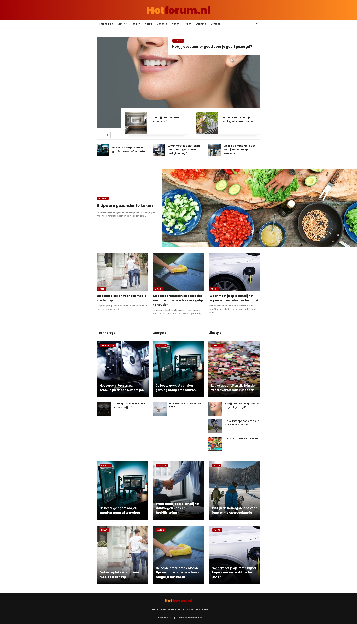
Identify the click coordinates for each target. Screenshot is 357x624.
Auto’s (148, 23)
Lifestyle (122, 23)
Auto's (158, 289)
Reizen (187, 23)
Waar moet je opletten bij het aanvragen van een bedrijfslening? (177, 508)
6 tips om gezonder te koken (125, 205)
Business (201, 23)
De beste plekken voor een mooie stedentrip (121, 298)
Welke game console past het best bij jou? (129, 405)
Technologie (106, 23)
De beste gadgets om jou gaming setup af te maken (175, 387)
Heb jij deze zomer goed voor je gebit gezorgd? (212, 46)
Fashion (136, 23)
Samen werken (168, 609)
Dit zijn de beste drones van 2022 (185, 405)
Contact (215, 23)
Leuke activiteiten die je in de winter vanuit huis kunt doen (233, 387)
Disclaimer (202, 609)
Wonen (175, 23)
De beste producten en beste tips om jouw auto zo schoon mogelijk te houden (178, 300)
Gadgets (162, 23)
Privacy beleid (186, 609)
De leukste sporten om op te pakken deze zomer (242, 422)
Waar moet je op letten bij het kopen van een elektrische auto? (233, 298)
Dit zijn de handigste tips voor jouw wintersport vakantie (234, 510)
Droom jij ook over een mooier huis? (165, 119)
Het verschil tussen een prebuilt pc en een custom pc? (122, 387)
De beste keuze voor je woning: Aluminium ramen (238, 119)
